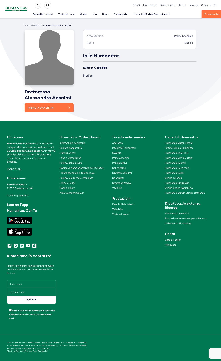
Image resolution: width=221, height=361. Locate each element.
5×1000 (137, 5)
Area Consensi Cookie (72, 192)
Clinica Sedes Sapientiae (179, 187)
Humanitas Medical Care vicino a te (151, 14)
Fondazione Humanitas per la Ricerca (186, 218)
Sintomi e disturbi (122, 172)
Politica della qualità (71, 162)
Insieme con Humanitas (178, 223)
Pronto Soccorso (183, 35)
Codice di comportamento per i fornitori (82, 167)
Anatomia (117, 142)
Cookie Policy (67, 187)
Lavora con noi (150, 5)
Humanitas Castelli (175, 162)
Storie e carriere (168, 5)
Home (27, 25)
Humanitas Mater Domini (178, 142)
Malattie (116, 152)
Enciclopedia (120, 14)
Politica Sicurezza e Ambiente (76, 177)
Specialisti (118, 177)
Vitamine (117, 187)
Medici (83, 14)
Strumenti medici (121, 182)
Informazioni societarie (72, 142)
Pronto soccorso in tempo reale (77, 172)
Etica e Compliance (70, 157)
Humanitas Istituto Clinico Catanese (185, 192)
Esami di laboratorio (123, 204)
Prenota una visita (40, 107)
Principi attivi (119, 162)
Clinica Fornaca (173, 177)
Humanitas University (177, 213)
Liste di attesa (67, 152)
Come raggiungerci (17, 195)
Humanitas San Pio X (176, 152)
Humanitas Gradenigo (177, 182)
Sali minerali (119, 167)
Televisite (117, 209)
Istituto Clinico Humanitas (179, 147)
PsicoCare (170, 244)
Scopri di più (14, 168)
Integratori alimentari (124, 147)
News (105, 14)
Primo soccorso (120, 157)
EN (215, 5)
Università (194, 5)
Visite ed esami (66, 14)
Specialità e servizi (43, 14)
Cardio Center (173, 239)
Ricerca (182, 5)
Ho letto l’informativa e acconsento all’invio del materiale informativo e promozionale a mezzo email (32, 314)
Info (94, 14)
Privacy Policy (67, 182)
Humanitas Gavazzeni (177, 167)
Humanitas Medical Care (178, 157)
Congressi (206, 5)
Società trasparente (71, 147)
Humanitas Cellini (174, 172)
